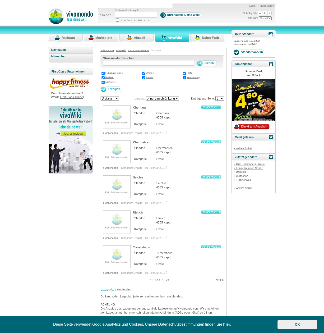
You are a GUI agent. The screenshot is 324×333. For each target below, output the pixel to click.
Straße (149, 77)
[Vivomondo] (70, 23)
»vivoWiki (121, 50)
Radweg (109, 77)
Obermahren (141, 142)
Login (252, 5)
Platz (189, 73)
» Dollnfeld (240, 171)
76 (167, 280)
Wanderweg (193, 77)
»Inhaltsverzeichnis (138, 50)
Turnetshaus (141, 247)
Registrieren (267, 5)
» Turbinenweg (242, 179)
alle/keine (110, 82)
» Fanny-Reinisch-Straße (248, 168)
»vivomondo (107, 50)
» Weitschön (241, 175)
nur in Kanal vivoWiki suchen (135, 20)
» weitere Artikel (243, 148)
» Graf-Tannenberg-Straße (249, 164)
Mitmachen (58, 56)
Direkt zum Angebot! (254, 126)
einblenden (124, 289)
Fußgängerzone (114, 73)
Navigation (58, 49)
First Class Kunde (71, 97)
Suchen (105, 15)
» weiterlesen (110, 133)
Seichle (138, 177)
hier (226, 324)
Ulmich (138, 212)
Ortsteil (149, 73)
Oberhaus (139, 107)
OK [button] (297, 324)
